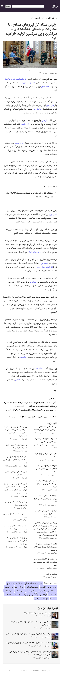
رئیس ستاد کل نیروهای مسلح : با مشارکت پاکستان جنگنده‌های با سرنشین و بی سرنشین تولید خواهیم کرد (15, 431)
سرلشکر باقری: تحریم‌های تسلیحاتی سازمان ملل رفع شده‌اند (45, 428)
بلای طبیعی (25, 124)
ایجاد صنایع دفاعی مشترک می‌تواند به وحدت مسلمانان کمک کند (45, 499)
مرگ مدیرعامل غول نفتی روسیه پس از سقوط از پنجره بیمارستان (28, 633)
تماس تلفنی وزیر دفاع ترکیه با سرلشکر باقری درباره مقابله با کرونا (46, 484)
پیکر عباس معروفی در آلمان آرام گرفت (37, 612)
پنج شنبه (18, 594)
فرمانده (23, 79)
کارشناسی (44, 263)
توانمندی (22, 357)
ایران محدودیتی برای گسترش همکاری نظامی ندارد (39, 410)
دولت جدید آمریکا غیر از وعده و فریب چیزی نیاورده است (15, 527)
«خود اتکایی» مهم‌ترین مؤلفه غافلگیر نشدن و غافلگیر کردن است (46, 468)
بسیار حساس (40, 267)
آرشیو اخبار (51, 18)
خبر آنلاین (31, 406)
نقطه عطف (39, 368)
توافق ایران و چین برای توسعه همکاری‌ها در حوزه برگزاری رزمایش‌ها (17, 541)
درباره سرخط (28, 671)
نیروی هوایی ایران (34, 252)
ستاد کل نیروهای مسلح (27, 83)
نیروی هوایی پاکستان (12, 79)
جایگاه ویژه (50, 105)
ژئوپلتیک (49, 267)
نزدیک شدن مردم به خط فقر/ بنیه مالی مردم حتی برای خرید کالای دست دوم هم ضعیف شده (29, 653)
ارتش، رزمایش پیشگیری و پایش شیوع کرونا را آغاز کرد (16, 446)
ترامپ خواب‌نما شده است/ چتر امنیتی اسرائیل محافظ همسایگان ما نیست (45, 547)
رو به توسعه (19, 143)
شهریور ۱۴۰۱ (35, 18)
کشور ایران (53, 214)
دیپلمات (33, 282)
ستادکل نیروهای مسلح (15, 583)
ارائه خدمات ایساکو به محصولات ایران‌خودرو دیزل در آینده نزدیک (28, 642)
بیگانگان (18, 380)
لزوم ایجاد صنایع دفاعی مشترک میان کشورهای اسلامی (46, 440)
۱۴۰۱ (43, 18)
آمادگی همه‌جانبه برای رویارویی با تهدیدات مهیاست (15, 503)
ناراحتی (44, 120)
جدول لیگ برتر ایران (13, 671)
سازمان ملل (37, 109)
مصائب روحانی (51, 574)
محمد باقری (46, 86)
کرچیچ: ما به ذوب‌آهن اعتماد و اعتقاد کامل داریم (46, 512)
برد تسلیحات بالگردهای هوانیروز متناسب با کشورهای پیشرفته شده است (45, 562)
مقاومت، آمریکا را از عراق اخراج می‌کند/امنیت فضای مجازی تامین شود (15, 460)
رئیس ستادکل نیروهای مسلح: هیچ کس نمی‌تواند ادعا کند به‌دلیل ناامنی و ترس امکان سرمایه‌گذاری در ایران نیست (15, 488)
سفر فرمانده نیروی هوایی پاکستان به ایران (42, 416)
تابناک (17, 410)
